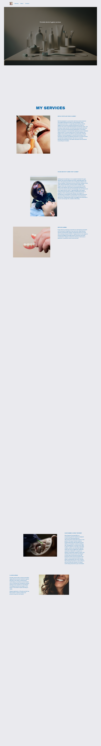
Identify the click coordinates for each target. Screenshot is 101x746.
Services (17, 3)
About (22, 3)
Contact (27, 3)
